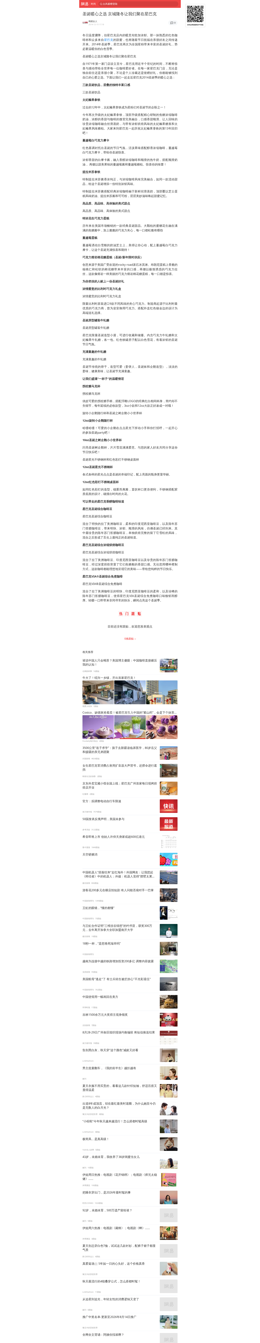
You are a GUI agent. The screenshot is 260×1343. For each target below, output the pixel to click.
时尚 (93, 3)
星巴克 (108, 40)
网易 (84, 4)
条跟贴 (129, 638)
